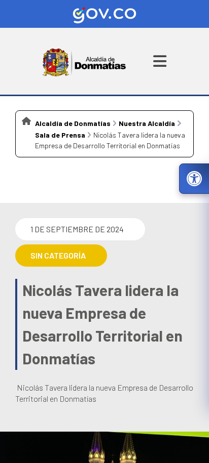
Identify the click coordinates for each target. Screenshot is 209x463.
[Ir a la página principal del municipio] (84, 61)
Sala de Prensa (60, 135)
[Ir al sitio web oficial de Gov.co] (104, 14)
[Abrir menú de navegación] (160, 61)
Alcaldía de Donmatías (73, 123)
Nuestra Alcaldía (147, 123)
